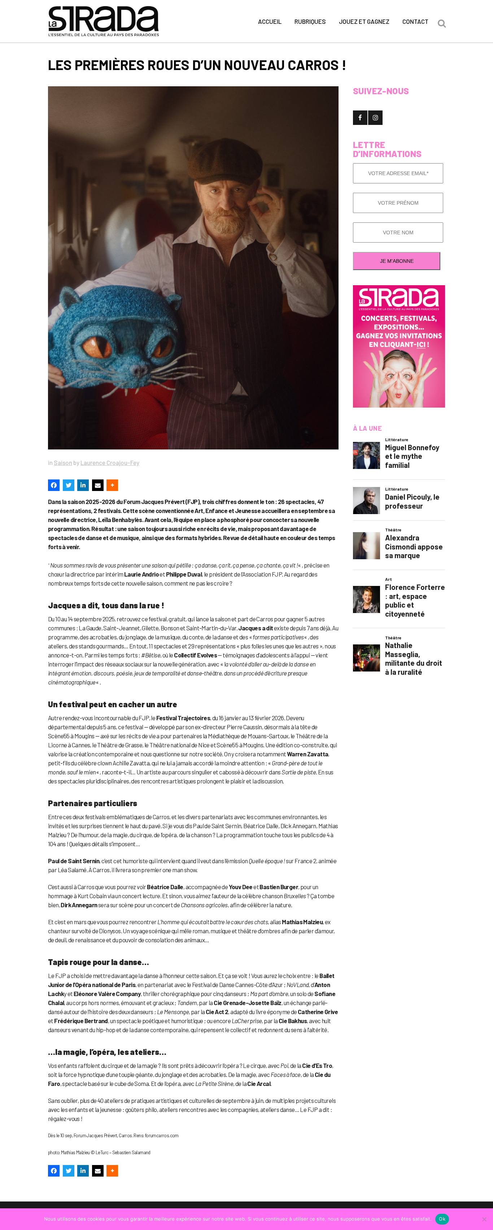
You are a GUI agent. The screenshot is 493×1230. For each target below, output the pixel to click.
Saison (63, 462)
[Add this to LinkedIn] (83, 485)
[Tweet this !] (68, 485)
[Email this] (98, 485)
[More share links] (112, 485)
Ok (442, 1219)
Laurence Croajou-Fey (109, 462)
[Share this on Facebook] (54, 485)
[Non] (484, 1219)
